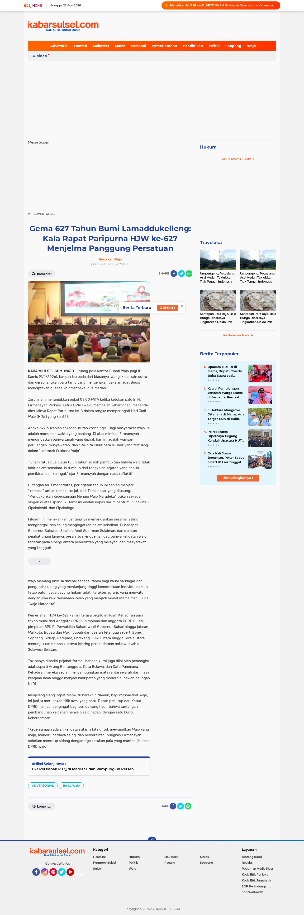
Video (42, 56)
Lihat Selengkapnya (237, 478)
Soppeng (233, 46)
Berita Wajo (71, 785)
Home (37, 5)
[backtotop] (152, 841)
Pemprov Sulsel (104, 862)
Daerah (80, 46)
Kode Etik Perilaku (255, 874)
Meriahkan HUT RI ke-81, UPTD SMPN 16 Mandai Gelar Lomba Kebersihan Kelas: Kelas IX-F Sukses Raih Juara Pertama (223, 5)
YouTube (73, 878)
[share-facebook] (174, 273)
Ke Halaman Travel (237, 335)
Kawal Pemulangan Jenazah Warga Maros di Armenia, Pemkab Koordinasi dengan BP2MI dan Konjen (225, 392)
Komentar (44, 274)
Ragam (169, 862)
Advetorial (59, 46)
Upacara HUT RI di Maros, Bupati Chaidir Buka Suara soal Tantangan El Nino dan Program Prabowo (225, 371)
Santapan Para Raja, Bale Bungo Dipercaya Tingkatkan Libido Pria (218, 318)
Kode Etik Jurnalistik (256, 880)
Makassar (101, 46)
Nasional (138, 46)
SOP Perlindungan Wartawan (259, 886)
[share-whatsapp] (189, 273)
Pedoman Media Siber (257, 868)
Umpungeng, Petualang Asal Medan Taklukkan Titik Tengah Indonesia (217, 277)
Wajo (251, 46)
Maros (120, 46)
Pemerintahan (164, 46)
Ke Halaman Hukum (237, 159)
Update (168, 307)
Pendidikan (193, 46)
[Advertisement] (152, 98)
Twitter (64, 878)
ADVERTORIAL (43, 785)
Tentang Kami (252, 857)
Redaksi (247, 862)
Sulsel (97, 868)
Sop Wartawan (252, 892)
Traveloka (211, 242)
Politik (214, 46)
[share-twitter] (181, 273)
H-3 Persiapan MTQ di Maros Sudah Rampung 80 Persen (83, 769)
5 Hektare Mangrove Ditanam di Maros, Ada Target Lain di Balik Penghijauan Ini (226, 414)
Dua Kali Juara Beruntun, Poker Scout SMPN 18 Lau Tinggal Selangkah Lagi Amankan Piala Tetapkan (226, 457)
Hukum (208, 147)
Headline (99, 857)
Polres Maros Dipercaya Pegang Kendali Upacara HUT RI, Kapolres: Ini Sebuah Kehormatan (225, 436)
